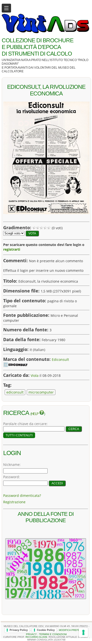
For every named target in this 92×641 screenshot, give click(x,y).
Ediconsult (60, 359)
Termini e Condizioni (53, 634)
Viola (35, 375)
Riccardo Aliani (36, 637)
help (35, 414)
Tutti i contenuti (19, 435)
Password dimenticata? (22, 495)
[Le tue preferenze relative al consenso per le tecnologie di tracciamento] (83, 632)
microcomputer (41, 392)
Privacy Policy (19, 630)
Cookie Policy (46, 630)
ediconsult (15, 392)
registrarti (11, 249)
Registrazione (14, 502)
